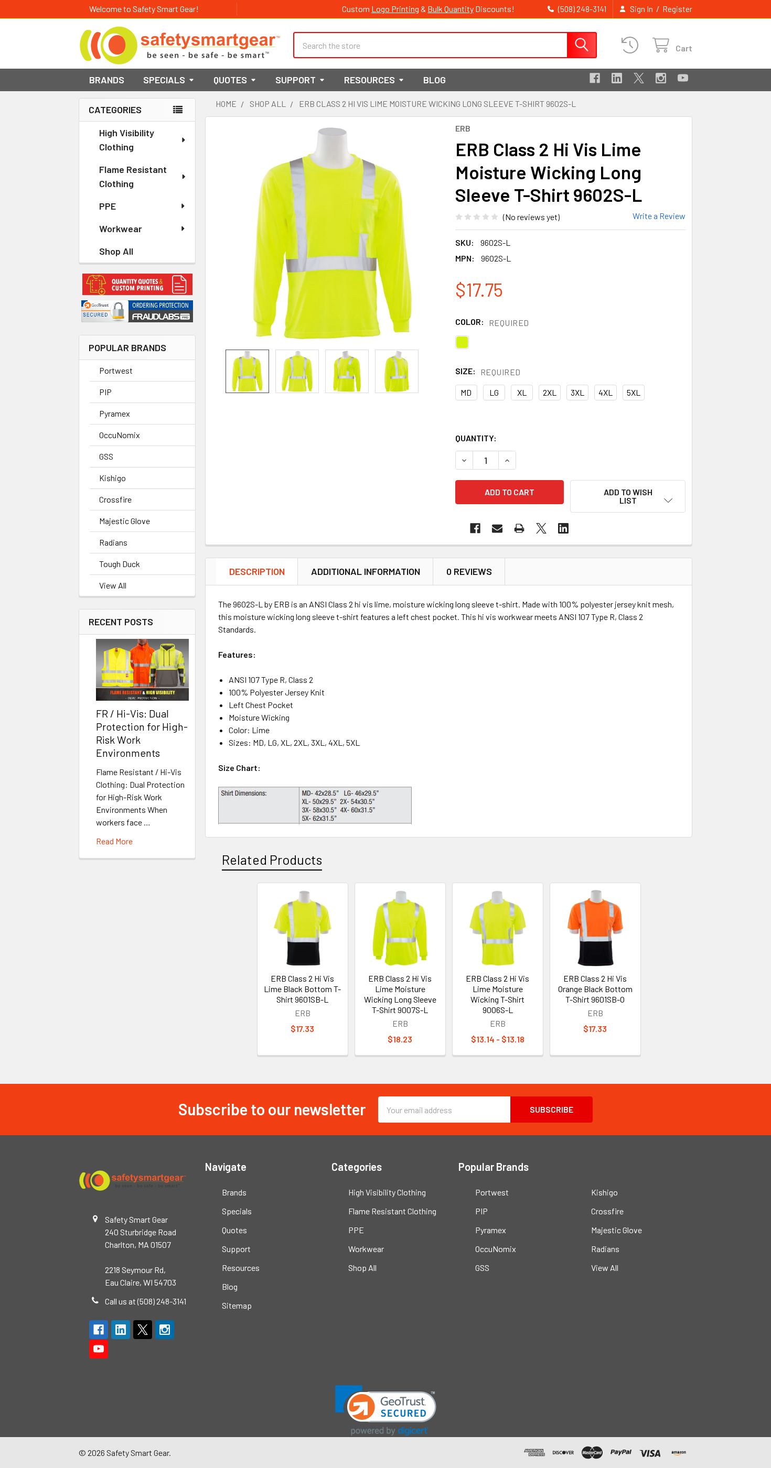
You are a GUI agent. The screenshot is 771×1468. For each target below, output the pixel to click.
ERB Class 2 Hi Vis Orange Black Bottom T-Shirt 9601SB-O (595, 988)
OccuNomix (119, 435)
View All (112, 585)
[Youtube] (682, 78)
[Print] (519, 528)
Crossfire (115, 499)
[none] (332, 233)
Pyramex (114, 413)
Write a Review (659, 216)
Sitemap (237, 1305)
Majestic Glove (124, 521)
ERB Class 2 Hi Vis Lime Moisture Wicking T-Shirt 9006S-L (497, 994)
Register (677, 9)
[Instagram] (660, 78)
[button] (137, 285)
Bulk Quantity (450, 9)
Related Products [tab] (272, 859)
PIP (105, 392)
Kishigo (112, 478)
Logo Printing (395, 9)
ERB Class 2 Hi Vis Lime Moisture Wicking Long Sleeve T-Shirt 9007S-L (400, 994)
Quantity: (476, 438)
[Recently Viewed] (632, 45)
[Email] (497, 528)
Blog (434, 79)
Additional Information (365, 571)
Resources (369, 79)
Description (257, 571)
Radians (113, 542)
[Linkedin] (616, 78)
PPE (107, 206)
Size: (488, 371)
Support (295, 79)
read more (114, 841)
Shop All (116, 251)
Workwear (120, 228)
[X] (638, 78)
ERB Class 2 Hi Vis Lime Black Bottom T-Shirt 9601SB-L (302, 988)
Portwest (116, 370)
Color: (492, 322)
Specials (164, 79)
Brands (106, 79)
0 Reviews (469, 571)
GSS (106, 456)
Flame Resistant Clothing (133, 176)
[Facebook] (594, 78)
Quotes (230, 79)
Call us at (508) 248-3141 (145, 1301)
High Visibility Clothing (126, 140)
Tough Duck (119, 564)
